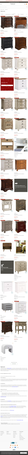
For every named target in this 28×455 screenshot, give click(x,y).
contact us (2, 416)
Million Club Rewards (22, 438)
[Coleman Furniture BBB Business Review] (14, 443)
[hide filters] (2, 14)
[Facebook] (10, 445)
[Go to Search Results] (26, 7)
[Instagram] (12, 445)
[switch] (11, 14)
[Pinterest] (17, 445)
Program (21, 437)
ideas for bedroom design (15, 386)
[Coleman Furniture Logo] (12, 4)
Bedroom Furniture (2, 9)
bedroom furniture (9, 368)
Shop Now (7, 85)
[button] (24, 4)
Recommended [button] (22, 14)
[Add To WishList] (13, 17)
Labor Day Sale (2, 32)
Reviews (21, 439)
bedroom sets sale (12, 410)
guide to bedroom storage (3, 396)
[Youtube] (15, 445)
